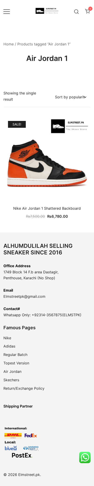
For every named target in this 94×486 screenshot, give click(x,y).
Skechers (11, 380)
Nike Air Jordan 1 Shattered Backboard (47, 208)
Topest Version (16, 363)
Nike (7, 338)
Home (8, 44)
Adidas (9, 346)
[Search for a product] (76, 11)
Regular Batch (15, 354)
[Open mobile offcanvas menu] (6, 11)
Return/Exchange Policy (23, 388)
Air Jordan (12, 371)
